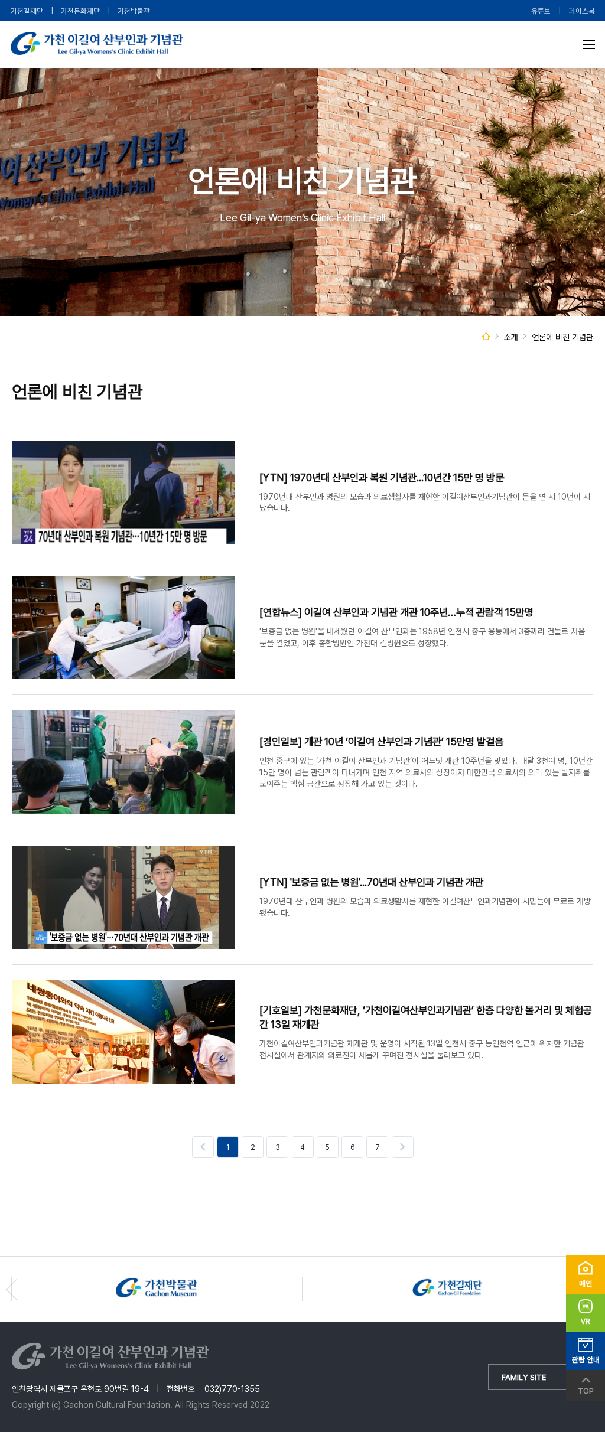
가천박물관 (134, 10)
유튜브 (541, 10)
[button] (11, 1289)
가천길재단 (27, 10)
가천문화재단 (80, 10)
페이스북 (582, 10)
